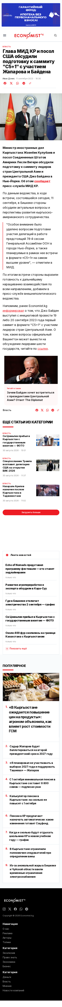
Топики (7, 942)
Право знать (10, 957)
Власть (7, 46)
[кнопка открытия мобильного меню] (5, 35)
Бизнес (7, 966)
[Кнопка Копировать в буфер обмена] (28, 83)
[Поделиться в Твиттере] (11, 83)
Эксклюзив (9, 953)
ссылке (43, 348)
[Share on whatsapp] (17, 83)
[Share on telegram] (23, 83)
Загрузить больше (31, 512)
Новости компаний (13, 990)
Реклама (7, 933)
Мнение (7, 986)
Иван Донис (9, 78)
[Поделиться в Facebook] (5, 83)
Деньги (7, 977)
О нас (6, 929)
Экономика (9, 962)
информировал (13, 310)
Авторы (7, 937)
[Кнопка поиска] (55, 35)
